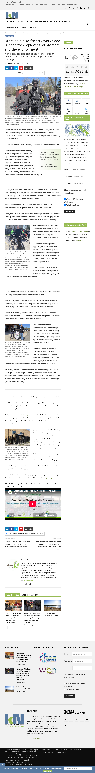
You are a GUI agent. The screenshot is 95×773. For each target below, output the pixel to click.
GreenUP (9, 63)
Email (68, 170)
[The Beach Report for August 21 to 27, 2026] (52, 605)
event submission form (79, 231)
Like (68, 100)
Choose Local (11, 22)
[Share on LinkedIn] (7, 68)
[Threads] (77, 8)
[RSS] (88, 8)
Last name (68, 183)
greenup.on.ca (51, 478)
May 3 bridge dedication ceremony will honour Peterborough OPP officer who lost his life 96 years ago (48, 545)
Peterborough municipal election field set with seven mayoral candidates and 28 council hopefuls (13, 617)
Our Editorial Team (34, 738)
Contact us (61, 5)
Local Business (12, 27)
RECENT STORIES (12, 595)
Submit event (9, 5)
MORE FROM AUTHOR (30, 595)
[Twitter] (73, 8)
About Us (29, 5)
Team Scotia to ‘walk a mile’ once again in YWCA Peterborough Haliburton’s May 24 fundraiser (17, 544)
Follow (77, 100)
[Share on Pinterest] (21, 68)
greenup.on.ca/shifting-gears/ (20, 415)
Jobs (36, 5)
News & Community (38, 22)
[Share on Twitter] (16, 68)
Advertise (20, 5)
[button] (87, 24)
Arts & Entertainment (59, 22)
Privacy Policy (72, 5)
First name (68, 177)
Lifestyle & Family (29, 27)
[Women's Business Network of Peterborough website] (47, 674)
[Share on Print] (30, 68)
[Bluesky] (85, 8)
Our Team (44, 5)
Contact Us (31, 736)
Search (52, 5)
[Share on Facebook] (11, 68)
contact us (80, 240)
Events (24, 22)
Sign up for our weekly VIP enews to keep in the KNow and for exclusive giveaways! (32, 768)
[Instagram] (69, 8)
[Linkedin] (81, 8)
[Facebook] (65, 8)
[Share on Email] (26, 68)
